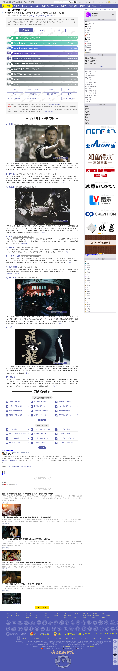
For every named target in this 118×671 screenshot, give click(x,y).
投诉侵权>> (14, 460)
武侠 (11, 236)
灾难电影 (89, 52)
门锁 (36, 615)
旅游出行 (81, 638)
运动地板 (85, 613)
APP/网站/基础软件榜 (90, 93)
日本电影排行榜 (90, 63)
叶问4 (15, 94)
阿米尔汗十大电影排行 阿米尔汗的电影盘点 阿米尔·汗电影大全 (26, 539)
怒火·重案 (13, 267)
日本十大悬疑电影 (91, 60)
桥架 (36, 617)
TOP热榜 (87, 101)
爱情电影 (89, 43)
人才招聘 (74, 634)
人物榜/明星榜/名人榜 (90, 82)
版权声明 (49, 15)
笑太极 (13, 377)
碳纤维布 (87, 122)
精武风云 (69, 89)
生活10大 (91, 9)
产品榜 (88, 276)
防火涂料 (87, 108)
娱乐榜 (88, 278)
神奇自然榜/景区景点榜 (91, 71)
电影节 (88, 37)
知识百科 (74, 638)
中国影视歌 (72, 6)
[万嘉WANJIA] (100, 186)
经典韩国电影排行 (91, 58)
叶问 (11, 124)
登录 (92, 2)
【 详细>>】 (56, 169)
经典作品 (18, 452)
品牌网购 (101, 638)
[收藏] (10, 450)
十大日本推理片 (90, 57)
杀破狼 (12, 187)
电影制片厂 (90, 41)
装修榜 (88, 272)
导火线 (12, 174)
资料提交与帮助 (113, 633)
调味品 (47, 613)
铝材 (86, 109)
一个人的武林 (14, 256)
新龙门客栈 (33, 94)
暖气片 (18, 613)
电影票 (16, 6)
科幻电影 (89, 50)
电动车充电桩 (67, 615)
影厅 (31, 6)
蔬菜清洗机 (86, 617)
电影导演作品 (90, 24)
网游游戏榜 (88, 99)
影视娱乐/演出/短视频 (88, 6)
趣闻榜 (88, 267)
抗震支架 (97, 615)
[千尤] (100, 173)
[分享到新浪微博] (6, 450)
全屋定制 (18, 617)
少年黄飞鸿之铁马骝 (33, 98)
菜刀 (8, 617)
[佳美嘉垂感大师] (100, 159)
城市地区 (81, 633)
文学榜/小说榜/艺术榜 (90, 95)
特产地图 (107, 638)
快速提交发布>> (12, 466)
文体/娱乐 (97, 9)
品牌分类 (81, 2)
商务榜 (88, 298)
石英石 (56, 617)
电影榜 (23, 452)
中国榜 (88, 289)
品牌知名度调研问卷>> (32, 2)
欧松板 (56, 615)
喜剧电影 (89, 45)
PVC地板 (9, 615)
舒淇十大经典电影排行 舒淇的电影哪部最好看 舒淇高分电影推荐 (26, 517)
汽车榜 (88, 280)
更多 (41, 420)
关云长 (12, 247)
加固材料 (87, 120)
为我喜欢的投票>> (48, 111)
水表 (86, 111)
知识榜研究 (69, 633)
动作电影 (89, 48)
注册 (95, 2)
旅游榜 (88, 283)
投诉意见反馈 (37, 634)
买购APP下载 (67, 634)
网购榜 (88, 263)
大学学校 (87, 638)
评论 (31, 15)
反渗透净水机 (77, 613)
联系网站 (92, 646)
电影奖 (63, 6)
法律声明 (60, 634)
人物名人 (94, 638)
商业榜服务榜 (88, 84)
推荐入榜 (106, 633)
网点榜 (88, 274)
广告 (86, 256)
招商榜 (88, 265)
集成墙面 (28, 615)
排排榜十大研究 (61, 633)
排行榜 (75, 633)
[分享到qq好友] (8, 450)
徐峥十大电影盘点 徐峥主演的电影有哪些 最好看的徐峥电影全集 (26, 562)
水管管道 (87, 117)
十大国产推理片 (90, 62)
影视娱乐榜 (88, 97)
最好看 (27, 452)
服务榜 (88, 287)
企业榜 (88, 300)
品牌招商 (61, 638)
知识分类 (86, 2)
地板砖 (66, 617)
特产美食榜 (88, 80)
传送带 (86, 106)
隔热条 (104, 613)
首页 (87, 9)
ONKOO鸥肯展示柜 (34, 638)
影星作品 (9, 452)
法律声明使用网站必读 (69, 648)
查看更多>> (69, 98)
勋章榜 (88, 311)
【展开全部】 (9, 273)
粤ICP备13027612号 (56, 648)
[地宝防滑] (100, 131)
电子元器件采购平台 (88, 615)
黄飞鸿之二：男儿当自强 (15, 98)
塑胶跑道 (94, 613)
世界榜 (88, 291)
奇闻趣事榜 (88, 73)
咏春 (15, 89)
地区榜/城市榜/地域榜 (90, 86)
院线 (37, 6)
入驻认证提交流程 (98, 633)
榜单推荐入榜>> (53, 104)
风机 (8, 613)
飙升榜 (88, 306)
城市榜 (88, 293)
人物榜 (88, 269)
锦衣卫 (51, 89)
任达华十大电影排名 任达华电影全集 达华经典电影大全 (23, 584)
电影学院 (45, 6)
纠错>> (9, 460)
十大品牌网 (54, 638)
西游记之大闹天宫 (33, 89)
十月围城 (12, 278)
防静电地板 (88, 119)
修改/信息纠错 (46, 634)
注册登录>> (29, 466)
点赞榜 (88, 304)
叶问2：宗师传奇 (51, 94)
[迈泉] (100, 228)
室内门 (94, 617)
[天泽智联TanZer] (100, 145)
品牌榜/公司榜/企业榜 (90, 91)
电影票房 (89, 26)
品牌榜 (88, 261)
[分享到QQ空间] (4, 450)
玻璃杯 (86, 113)
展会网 (67, 638)
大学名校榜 (88, 88)
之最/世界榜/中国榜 (90, 75)
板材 (86, 114)
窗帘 (74, 617)
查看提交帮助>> (21, 466)
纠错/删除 (42, 15)
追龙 (11, 327)
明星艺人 (89, 30)
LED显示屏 (107, 615)
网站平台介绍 (81, 634)
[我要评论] (12, 450)
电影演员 (54, 6)
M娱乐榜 (20, 15)
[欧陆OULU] (100, 200)
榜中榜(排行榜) (45, 638)
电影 (8, 6)
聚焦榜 (88, 296)
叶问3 (69, 94)
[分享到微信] (2, 450)
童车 (74, 615)
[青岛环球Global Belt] (100, 214)
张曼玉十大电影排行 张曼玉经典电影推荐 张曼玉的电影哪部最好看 (27, 494)
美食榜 (88, 285)
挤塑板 (66, 613)
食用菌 (28, 617)
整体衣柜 (87, 116)
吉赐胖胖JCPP (24, 638)
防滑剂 (18, 615)
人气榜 (88, 309)
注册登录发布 (88, 633)
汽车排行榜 (88, 78)
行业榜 (88, 302)
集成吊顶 (28, 613)
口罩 (36, 613)
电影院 (24, 6)
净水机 (104, 617)
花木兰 (51, 98)
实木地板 (56, 613)
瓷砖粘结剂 (48, 617)
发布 (100, 2)
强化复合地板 (88, 123)
